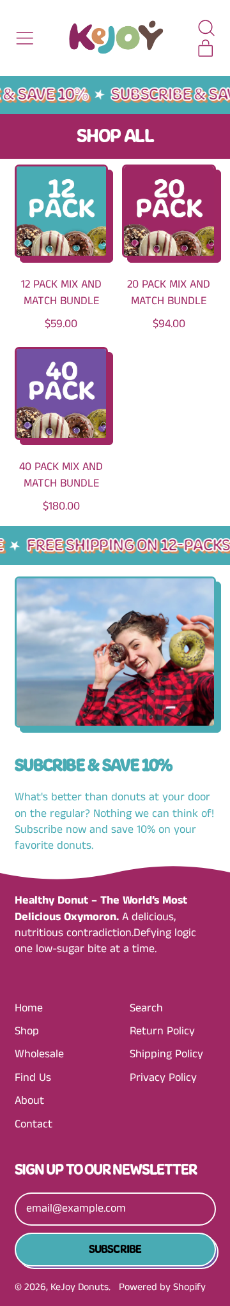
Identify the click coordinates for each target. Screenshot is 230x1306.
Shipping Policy (166, 1054)
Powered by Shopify (162, 1287)
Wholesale (39, 1054)
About (29, 1100)
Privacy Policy (163, 1077)
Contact (33, 1124)
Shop (27, 1031)
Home (29, 1008)
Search (146, 1008)
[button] (205, 28)
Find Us (33, 1077)
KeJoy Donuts (79, 1287)
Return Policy (162, 1031)
